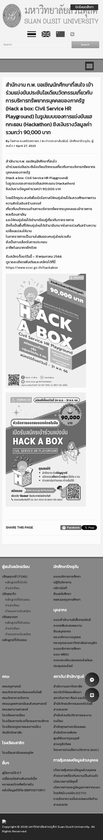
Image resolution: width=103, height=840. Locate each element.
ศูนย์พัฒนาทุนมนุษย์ (66, 738)
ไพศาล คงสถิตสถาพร (24, 141)
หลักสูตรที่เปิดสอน (17, 599)
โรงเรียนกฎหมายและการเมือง (21, 726)
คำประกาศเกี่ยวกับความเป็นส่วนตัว (75, 775)
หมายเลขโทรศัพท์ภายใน (18, 784)
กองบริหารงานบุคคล (67, 637)
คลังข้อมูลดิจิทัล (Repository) (23, 790)
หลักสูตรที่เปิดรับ (16, 582)
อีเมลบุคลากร (62, 631)
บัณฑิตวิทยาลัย (12, 732)
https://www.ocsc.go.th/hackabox (32, 267)
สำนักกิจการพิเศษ (65, 732)
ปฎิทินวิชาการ (62, 582)
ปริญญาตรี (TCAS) (14, 576)
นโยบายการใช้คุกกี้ (65, 781)
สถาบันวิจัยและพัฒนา (67, 692)
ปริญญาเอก (10, 617)
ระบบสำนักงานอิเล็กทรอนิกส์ (72, 619)
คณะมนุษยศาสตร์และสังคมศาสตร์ (24, 703)
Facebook (73, 527)
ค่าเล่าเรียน (12, 588)
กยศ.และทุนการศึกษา (66, 599)
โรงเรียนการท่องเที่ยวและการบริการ (25, 721)
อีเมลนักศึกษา (62, 593)
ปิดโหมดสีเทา (84, 7)
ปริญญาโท (9, 593)
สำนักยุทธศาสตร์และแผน (69, 726)
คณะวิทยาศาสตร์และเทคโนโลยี (22, 692)
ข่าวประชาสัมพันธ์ (56, 141)
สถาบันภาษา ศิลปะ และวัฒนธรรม (74, 698)
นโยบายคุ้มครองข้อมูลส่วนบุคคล (74, 770)
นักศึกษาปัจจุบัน (79, 141)
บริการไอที (60, 588)
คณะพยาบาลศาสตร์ (15, 709)
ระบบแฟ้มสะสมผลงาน (67, 625)
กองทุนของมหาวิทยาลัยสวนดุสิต (75, 643)
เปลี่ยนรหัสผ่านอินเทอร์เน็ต (19, 778)
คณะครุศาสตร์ (11, 686)
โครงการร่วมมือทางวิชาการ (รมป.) (76, 749)
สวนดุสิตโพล (62, 744)
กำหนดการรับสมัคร (18, 611)
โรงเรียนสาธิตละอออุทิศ (17, 752)
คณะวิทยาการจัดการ (15, 698)
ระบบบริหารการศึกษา (67, 576)
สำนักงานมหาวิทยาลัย (67, 686)
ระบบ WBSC (61, 654)
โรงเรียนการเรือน (13, 715)
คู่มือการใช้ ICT (12, 773)
